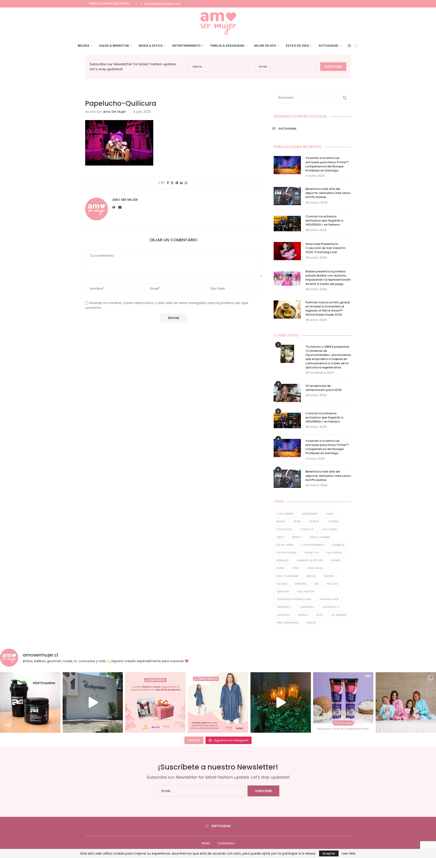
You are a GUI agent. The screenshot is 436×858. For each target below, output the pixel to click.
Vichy (319, 615)
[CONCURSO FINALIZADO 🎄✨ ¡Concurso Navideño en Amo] (155, 702)
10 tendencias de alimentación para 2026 (323, 388)
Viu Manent (338, 615)
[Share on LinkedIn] (181, 183)
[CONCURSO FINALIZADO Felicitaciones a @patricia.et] (343, 702)
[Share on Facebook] (168, 183)
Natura (329, 576)
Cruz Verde (329, 529)
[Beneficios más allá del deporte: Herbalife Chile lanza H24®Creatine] (287, 196)
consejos (307, 529)
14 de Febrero (285, 514)
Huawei (336, 560)
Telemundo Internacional (294, 599)
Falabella (338, 545)
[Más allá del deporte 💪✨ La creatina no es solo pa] (30, 702)
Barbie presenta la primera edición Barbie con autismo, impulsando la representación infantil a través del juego (328, 277)
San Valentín (306, 591)
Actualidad (328, 45)
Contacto (226, 843)
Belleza (83, 45)
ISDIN (296, 568)
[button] (136, 3)
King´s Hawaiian (287, 576)
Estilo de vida (297, 45)
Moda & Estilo (151, 45)
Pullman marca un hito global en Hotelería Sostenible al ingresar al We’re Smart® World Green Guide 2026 (327, 308)
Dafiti (280, 537)
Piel (317, 584)
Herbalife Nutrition (310, 560)
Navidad (282, 584)
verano (303, 615)
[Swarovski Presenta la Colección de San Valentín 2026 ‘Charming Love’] (287, 251)
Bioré (297, 521)
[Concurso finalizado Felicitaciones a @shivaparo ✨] (218, 702)
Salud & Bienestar (114, 45)
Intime (281, 568)
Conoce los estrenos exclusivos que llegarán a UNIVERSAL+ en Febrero (324, 220)
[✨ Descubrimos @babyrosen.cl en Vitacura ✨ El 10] (93, 702)
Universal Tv (331, 607)
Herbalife (283, 560)
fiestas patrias (287, 552)
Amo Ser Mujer (114, 111)
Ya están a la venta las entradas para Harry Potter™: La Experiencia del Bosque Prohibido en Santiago (327, 164)
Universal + (284, 607)
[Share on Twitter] (172, 183)
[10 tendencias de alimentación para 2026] (287, 393)
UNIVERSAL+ (307, 607)
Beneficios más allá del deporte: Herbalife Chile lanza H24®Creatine (327, 193)
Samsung (283, 591)
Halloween (334, 552)
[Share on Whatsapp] (186, 183)
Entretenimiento (186, 45)
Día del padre (285, 545)
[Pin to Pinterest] (177, 183)
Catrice (314, 521)
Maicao (311, 576)
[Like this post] (162, 183)
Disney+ (297, 537)
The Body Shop (329, 599)
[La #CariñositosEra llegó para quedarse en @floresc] (406, 702)
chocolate (284, 529)
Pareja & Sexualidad (227, 45)
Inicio (206, 843)
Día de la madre (320, 537)
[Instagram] (349, 45)
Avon (329, 514)
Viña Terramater (288, 622)
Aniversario (310, 514)
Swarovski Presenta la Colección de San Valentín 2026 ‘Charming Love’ (325, 248)
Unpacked (283, 615)
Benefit (281, 521)
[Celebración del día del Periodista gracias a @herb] (280, 702)
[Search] (356, 45)
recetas (332, 584)
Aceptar (328, 853)
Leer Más (349, 853)
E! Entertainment (313, 545)
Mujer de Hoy (265, 45)
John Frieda (315, 568)
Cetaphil (333, 521)
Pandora (301, 584)
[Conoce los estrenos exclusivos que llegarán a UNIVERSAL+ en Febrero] (287, 223)
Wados (311, 622)
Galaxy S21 (312, 552)
